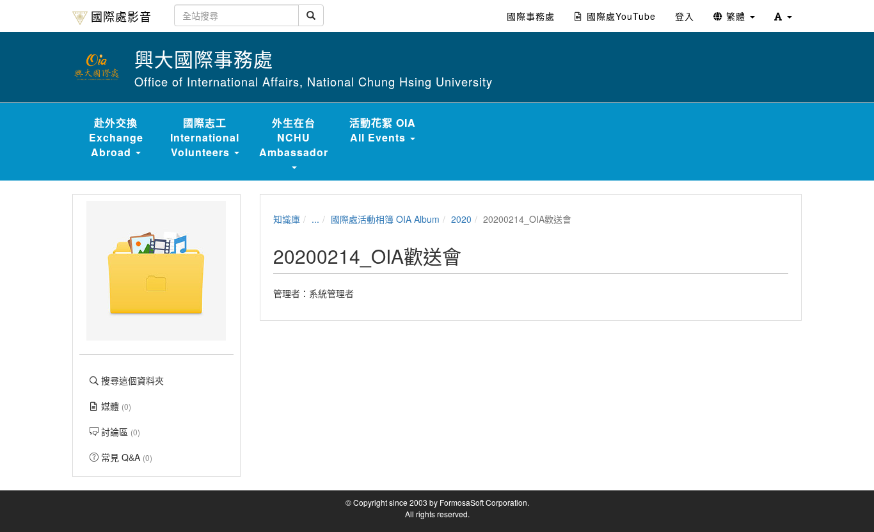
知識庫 (286, 219)
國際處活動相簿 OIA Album (385, 219)
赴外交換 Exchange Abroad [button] (116, 137)
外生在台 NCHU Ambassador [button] (293, 137)
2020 (461, 219)
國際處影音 (121, 16)
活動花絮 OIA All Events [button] (382, 130)
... (315, 219)
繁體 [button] (736, 16)
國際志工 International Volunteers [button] (204, 137)
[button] (783, 16)
